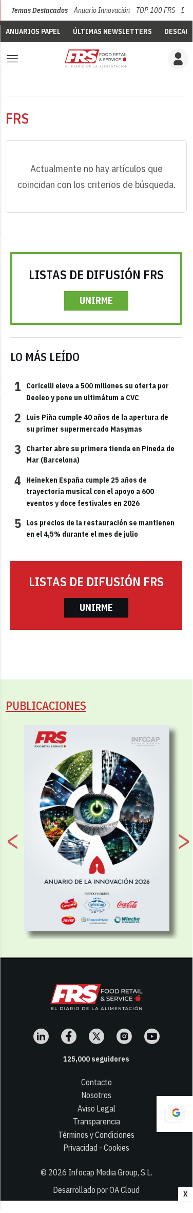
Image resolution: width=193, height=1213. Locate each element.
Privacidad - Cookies (96, 1147)
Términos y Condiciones (96, 1135)
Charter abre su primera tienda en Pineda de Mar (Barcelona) (94, 454)
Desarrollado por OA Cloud (96, 1190)
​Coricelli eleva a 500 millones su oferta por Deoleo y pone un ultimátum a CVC (91, 391)
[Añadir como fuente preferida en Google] (174, 1114)
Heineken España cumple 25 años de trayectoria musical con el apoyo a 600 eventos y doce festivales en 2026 (84, 491)
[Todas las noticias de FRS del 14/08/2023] (96, 58)
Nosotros (96, 1095)
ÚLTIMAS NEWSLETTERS (112, 31)
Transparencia (96, 1121)
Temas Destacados (39, 10)
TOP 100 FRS (155, 10)
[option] (96, 828)
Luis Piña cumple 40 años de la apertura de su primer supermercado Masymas (91, 422)
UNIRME (96, 300)
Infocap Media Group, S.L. (110, 1172)
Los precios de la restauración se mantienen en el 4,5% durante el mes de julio (94, 528)
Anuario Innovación (102, 10)
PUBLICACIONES (46, 705)
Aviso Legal (96, 1108)
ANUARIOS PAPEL (33, 31)
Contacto (96, 1082)
